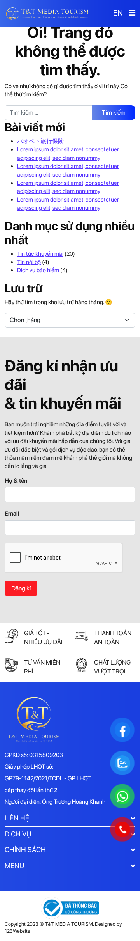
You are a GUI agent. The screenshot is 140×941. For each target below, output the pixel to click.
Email (12, 513)
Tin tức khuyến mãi (40, 253)
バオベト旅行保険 (40, 141)
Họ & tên (16, 480)
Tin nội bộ (29, 262)
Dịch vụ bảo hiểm (38, 270)
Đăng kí (21, 588)
